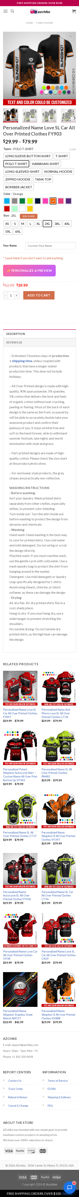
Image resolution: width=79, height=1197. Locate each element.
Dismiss (66, 1193)
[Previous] (9, 68)
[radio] (28, 156)
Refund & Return (17, 1097)
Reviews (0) (14, 342)
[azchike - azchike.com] (39, 11)
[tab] (39, 333)
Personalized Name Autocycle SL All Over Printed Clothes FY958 (17, 895)
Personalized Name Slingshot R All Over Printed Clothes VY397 (58, 836)
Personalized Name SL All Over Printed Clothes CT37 (19, 834)
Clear (72, 149)
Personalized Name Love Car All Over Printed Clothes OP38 (20, 955)
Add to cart (38, 295)
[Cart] (74, 11)
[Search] (12, 11)
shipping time (22, 361)
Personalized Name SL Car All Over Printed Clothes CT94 (57, 895)
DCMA (52, 1088)
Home (29, 22)
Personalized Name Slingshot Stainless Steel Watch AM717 (17, 1014)
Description (15, 333)
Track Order (15, 1088)
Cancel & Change (18, 1105)
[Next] (69, 68)
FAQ (50, 1105)
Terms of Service (58, 1080)
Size (6, 215)
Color (7, 193)
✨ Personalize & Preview (29, 270)
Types (7, 148)
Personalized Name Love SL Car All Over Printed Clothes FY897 (20, 713)
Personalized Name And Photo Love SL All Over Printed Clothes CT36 (56, 713)
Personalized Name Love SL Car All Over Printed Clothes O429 (59, 955)
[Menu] (5, 11)
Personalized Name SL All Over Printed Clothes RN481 (57, 773)
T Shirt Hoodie (44, 22)
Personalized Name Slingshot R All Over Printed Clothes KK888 (58, 1014)
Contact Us (14, 1080)
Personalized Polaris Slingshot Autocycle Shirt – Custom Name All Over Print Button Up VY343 (20, 775)
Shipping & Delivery (59, 1097)
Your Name (10, 245)
